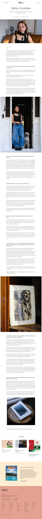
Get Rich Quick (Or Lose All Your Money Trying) (34, 455)
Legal (33, 505)
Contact (33, 502)
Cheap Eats (11, 505)
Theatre (18, 506)
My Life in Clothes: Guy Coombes (19, 451)
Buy (6, 2)
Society (30, 452)
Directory (38, 2)
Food (10, 502)
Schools (3, 505)
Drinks (11, 509)
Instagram (3, 514)
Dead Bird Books (27, 429)
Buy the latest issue (24, 480)
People (7, 48)
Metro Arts (18, 510)
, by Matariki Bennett (12, 429)
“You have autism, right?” (6, 450)
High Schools (27, 511)
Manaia (17, 165)
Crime (3, 509)
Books (18, 505)
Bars (10, 507)
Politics (3, 507)
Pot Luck (11, 510)
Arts (17, 502)
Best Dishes (26, 505)
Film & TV (18, 509)
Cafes (10, 506)
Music (18, 507)
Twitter (10, 514)
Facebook (7, 514)
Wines (26, 510)
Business (3, 506)
